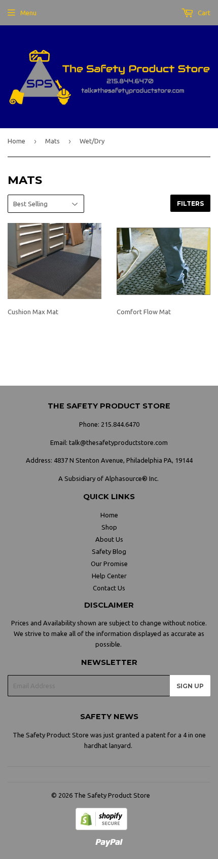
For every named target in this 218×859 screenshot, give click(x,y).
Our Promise (109, 563)
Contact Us (109, 587)
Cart (203, 12)
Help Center (109, 575)
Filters (190, 203)
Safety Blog (109, 551)
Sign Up (190, 686)
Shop (109, 527)
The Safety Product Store (112, 795)
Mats (52, 140)
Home (16, 140)
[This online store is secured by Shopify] (101, 827)
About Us (109, 539)
